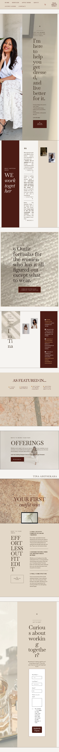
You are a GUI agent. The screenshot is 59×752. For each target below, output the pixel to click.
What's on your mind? (35, 695)
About (36, 2)
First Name (35, 674)
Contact (22, 6)
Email (33, 688)
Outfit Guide (10, 6)
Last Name (35, 681)
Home (7, 2)
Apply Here (26, 2)
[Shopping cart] (45, 4)
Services (15, 2)
